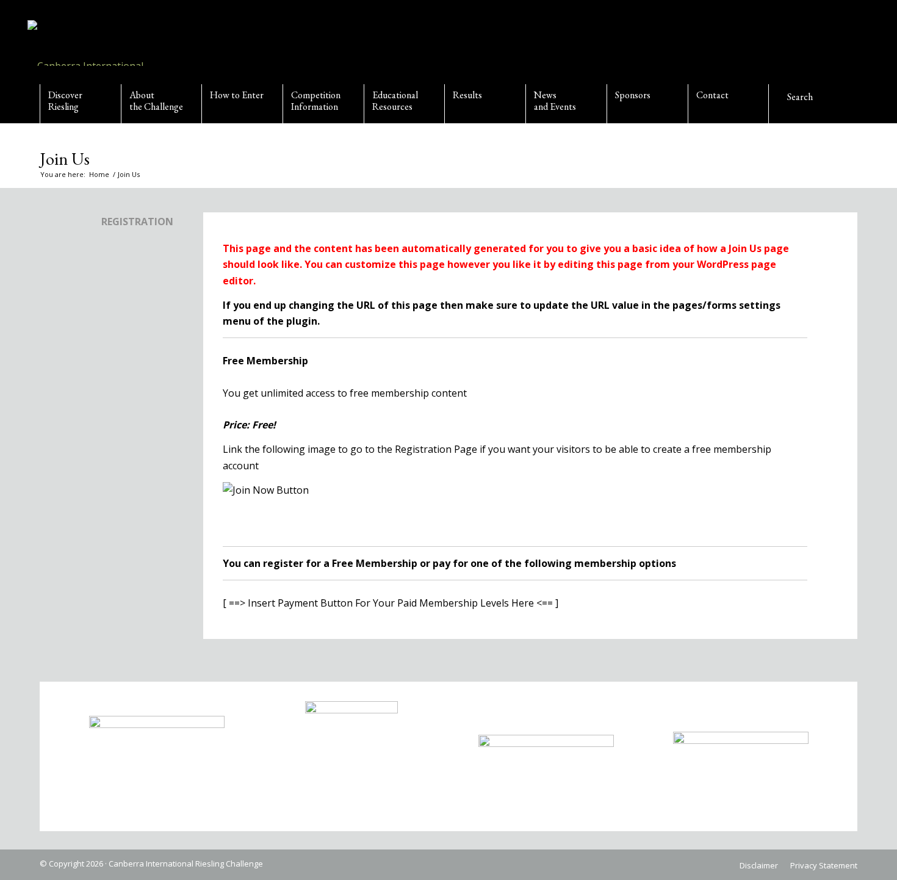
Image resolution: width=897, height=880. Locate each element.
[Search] (809, 103)
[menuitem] (80, 103)
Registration (137, 221)
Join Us (65, 159)
